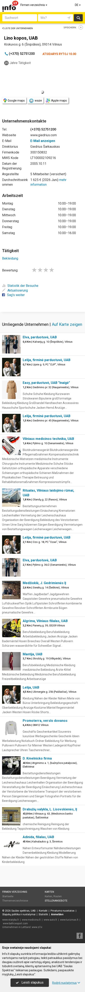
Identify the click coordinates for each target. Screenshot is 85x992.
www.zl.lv (37, 927)
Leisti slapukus (32, 982)
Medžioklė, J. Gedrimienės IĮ (44, 583)
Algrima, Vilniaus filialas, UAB (45, 621)
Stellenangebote (56, 900)
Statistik (43, 914)
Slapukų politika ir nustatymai (18, 914)
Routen (57, 896)
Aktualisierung (17, 290)
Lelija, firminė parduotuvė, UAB (46, 360)
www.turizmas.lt (69, 919)
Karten (49, 891)
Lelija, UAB (31, 687)
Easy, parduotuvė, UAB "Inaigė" (46, 383)
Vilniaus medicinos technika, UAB (48, 439)
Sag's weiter (16, 295)
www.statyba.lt (10, 919)
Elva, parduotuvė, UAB (40, 337)
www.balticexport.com (15, 923)
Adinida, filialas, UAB (38, 837)
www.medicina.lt (31, 919)
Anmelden (57, 914)
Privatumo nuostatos (62, 910)
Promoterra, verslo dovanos (45, 721)
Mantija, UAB (32, 654)
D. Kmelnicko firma (37, 758)
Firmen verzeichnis (33, 5)
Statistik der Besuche (22, 286)
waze (38, 100)
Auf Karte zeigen (67, 324)
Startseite (7, 896)
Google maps (16, 100)
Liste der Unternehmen (18, 28)
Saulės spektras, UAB (23, 910)
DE (77, 5)
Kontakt (43, 910)
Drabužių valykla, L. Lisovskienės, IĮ (50, 809)
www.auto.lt (50, 919)
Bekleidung (10, 258)
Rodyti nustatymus (64, 982)
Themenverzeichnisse (15, 900)
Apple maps (59, 100)
